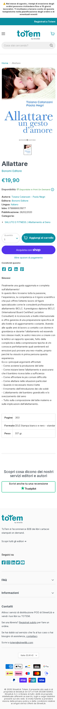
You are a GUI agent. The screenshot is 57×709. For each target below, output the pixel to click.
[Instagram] (8, 562)
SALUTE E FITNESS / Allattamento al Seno (28, 222)
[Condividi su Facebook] (4, 269)
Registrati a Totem (44, 21)
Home (5, 63)
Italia (27, 655)
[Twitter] (17, 562)
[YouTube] (22, 562)
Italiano (14, 204)
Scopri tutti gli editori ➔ (14, 541)
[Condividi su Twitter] (10, 269)
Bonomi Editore (12, 171)
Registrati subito (28, 622)
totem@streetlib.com (21, 642)
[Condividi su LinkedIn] (16, 269)
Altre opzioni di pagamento (28, 257)
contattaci (31, 636)
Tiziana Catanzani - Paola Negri (28, 196)
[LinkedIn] (13, 562)
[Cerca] (51, 45)
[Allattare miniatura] (27, 150)
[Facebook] (3, 562)
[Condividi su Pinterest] (22, 269)
